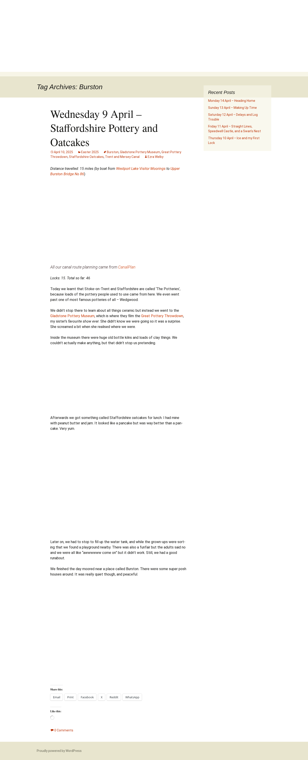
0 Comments (63, 730)
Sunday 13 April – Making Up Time (232, 107)
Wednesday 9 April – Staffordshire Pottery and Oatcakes (104, 127)
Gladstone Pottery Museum (140, 152)
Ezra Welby (155, 157)
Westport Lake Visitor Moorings (140, 168)
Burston (113, 152)
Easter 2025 (90, 152)
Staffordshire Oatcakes (86, 157)
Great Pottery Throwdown (162, 316)
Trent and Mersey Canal (122, 157)
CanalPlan (127, 267)
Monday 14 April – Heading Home (231, 100)
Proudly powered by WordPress (59, 751)
